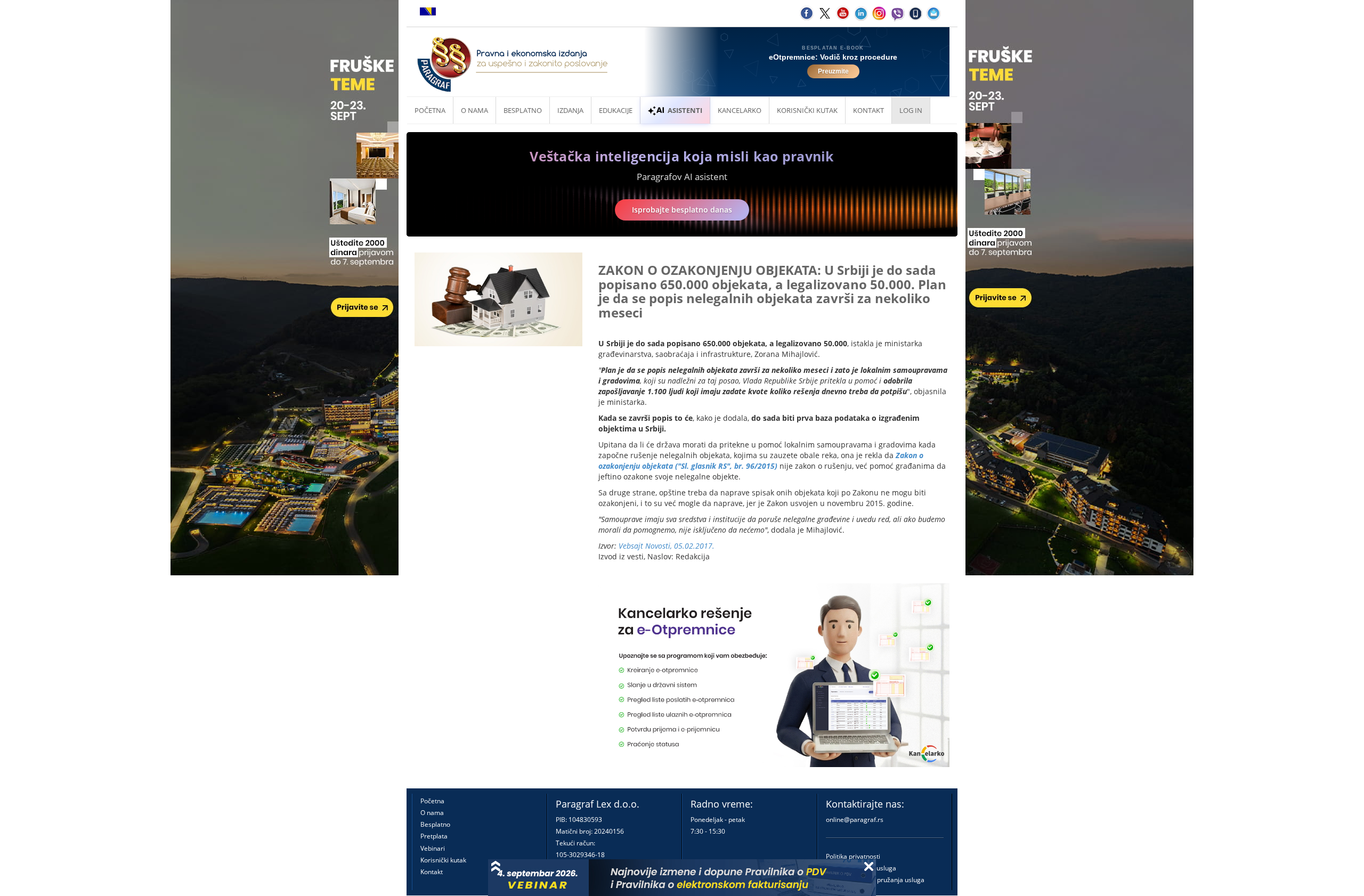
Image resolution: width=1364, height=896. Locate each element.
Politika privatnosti (853, 856)
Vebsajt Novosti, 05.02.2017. (667, 546)
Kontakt (431, 871)
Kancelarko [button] (739, 110)
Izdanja (570, 110)
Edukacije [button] (615, 110)
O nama (474, 110)
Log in (910, 110)
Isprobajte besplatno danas (682, 210)
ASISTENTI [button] (685, 110)
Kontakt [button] (868, 110)
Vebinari (432, 848)
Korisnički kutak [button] (807, 110)
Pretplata (434, 836)
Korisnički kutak (443, 860)
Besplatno (523, 110)
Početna (430, 110)
